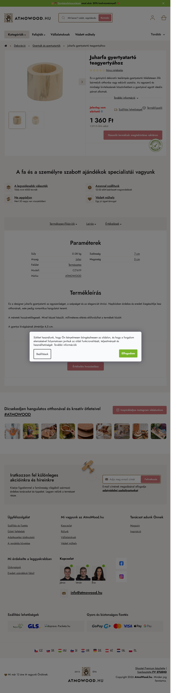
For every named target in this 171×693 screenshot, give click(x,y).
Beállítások (42, 354)
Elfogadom (128, 353)
